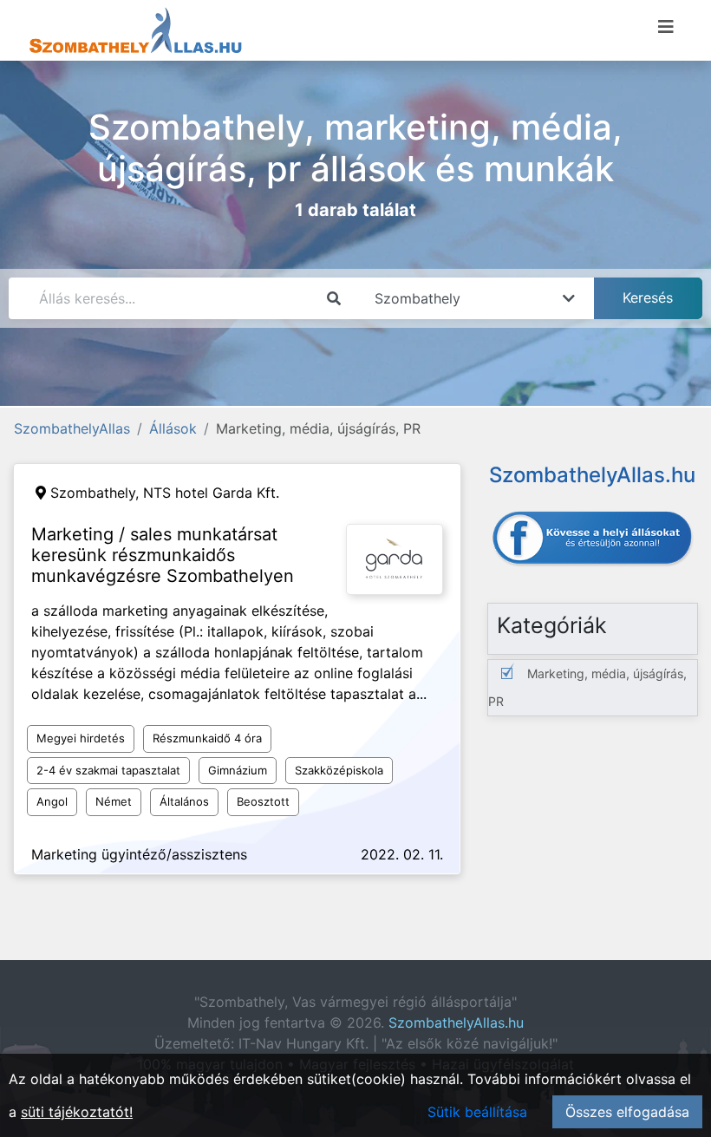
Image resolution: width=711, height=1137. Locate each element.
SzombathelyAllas (72, 428)
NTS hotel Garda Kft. (211, 492)
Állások (173, 428)
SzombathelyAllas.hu (456, 1022)
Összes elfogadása (627, 1112)
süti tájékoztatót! (77, 1112)
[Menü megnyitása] (666, 27)
